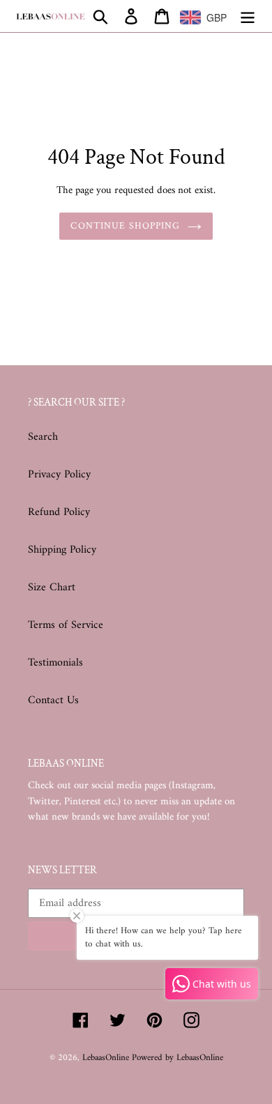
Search (43, 437)
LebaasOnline (107, 1058)
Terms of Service (65, 625)
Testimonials (55, 663)
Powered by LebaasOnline (177, 1058)
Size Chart (51, 587)
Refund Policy (59, 512)
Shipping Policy (62, 550)
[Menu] (247, 16)
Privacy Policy (59, 474)
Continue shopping (125, 226)
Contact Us (53, 700)
